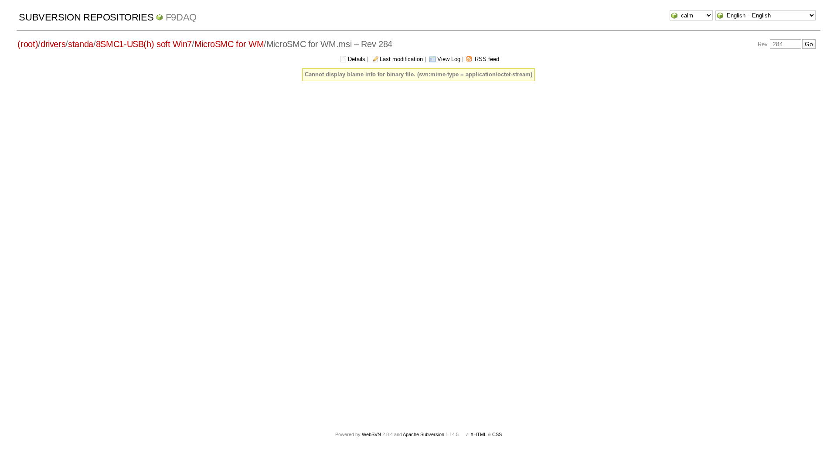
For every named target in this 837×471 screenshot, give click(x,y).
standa (80, 44)
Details (356, 59)
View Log (448, 59)
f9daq (181, 17)
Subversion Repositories (86, 17)
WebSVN (371, 434)
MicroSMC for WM (229, 44)
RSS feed (487, 59)
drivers (53, 44)
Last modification (401, 59)
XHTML (478, 434)
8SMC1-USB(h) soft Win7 (144, 44)
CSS (497, 434)
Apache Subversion (423, 434)
